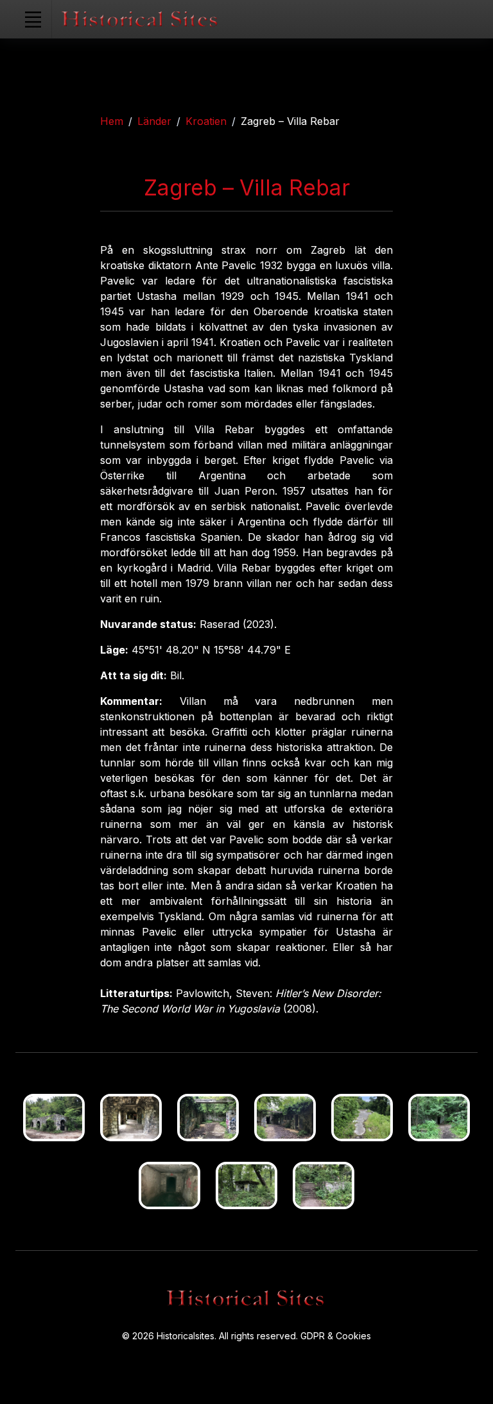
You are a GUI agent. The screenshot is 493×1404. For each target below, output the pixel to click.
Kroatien (206, 121)
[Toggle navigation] (32, 19)
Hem (111, 121)
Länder (154, 121)
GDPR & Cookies (335, 1335)
